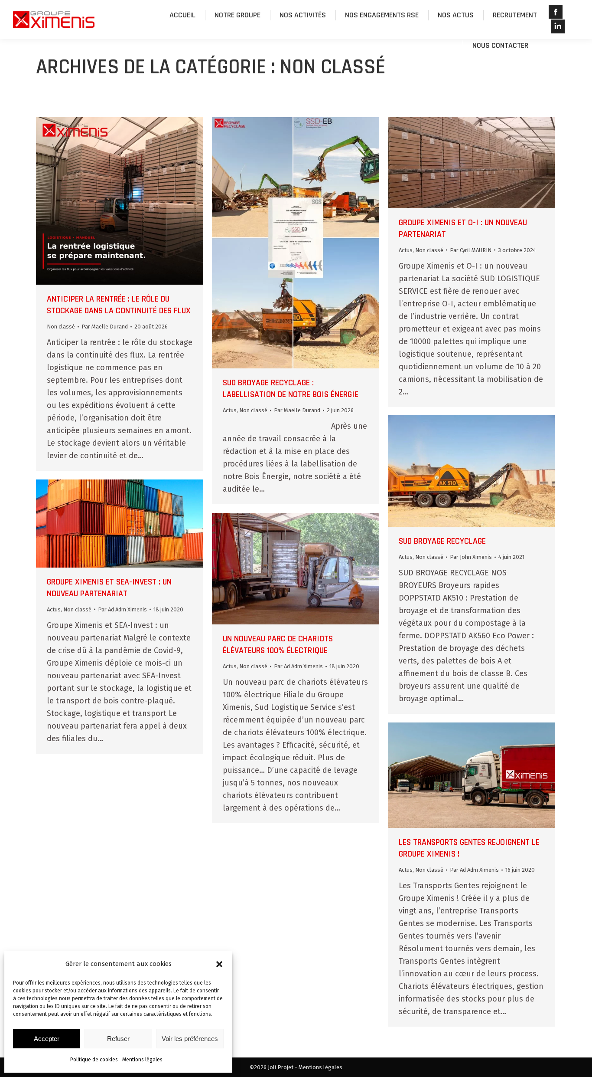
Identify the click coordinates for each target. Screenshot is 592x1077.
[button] (219, 964)
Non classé (61, 326)
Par (104, 326)
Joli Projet (280, 1067)
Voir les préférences (190, 1038)
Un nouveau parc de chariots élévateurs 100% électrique (278, 644)
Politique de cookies (94, 1060)
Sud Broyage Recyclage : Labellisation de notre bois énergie (290, 388)
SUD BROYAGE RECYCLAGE (442, 541)
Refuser (118, 1038)
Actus (230, 410)
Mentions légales (142, 1060)
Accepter (46, 1038)
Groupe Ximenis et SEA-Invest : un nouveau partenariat (109, 587)
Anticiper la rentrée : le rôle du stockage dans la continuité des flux (119, 304)
